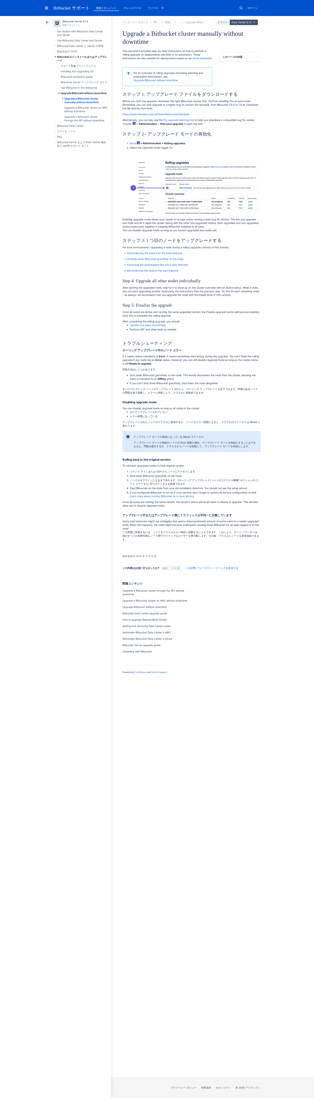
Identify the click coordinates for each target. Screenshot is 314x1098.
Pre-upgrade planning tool (178, 120)
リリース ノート (66, 131)
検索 (241, 8)
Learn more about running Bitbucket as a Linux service (162, 496)
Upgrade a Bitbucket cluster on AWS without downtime (154, 600)
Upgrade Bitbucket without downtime (84, 93)
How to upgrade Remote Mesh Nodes (144, 619)
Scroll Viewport (159, 672)
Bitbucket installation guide (76, 76)
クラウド (222, 22)
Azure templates (202, 58)
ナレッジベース (132, 7)
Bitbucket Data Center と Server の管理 (80, 45)
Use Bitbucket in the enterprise (79, 87)
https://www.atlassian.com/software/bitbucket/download (155, 114)
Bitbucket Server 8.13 (75, 21)
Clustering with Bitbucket (137, 651)
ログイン (253, 7)
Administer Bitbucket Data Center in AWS (146, 632)
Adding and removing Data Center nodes (146, 626)
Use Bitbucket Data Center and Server (79, 40)
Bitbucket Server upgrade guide (141, 645)
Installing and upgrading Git (77, 71)
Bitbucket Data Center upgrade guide (144, 613)
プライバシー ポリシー (183, 1087)
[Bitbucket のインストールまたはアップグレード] (179, 22)
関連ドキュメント (106, 7)
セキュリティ (223, 1087)
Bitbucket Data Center (70, 125)
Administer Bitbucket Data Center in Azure (147, 638)
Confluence (141, 672)
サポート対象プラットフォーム (78, 65)
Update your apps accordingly (148, 325)
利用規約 (206, 1087)
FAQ (59, 136)
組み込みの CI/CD (67, 51)
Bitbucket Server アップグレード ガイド (84, 82)
